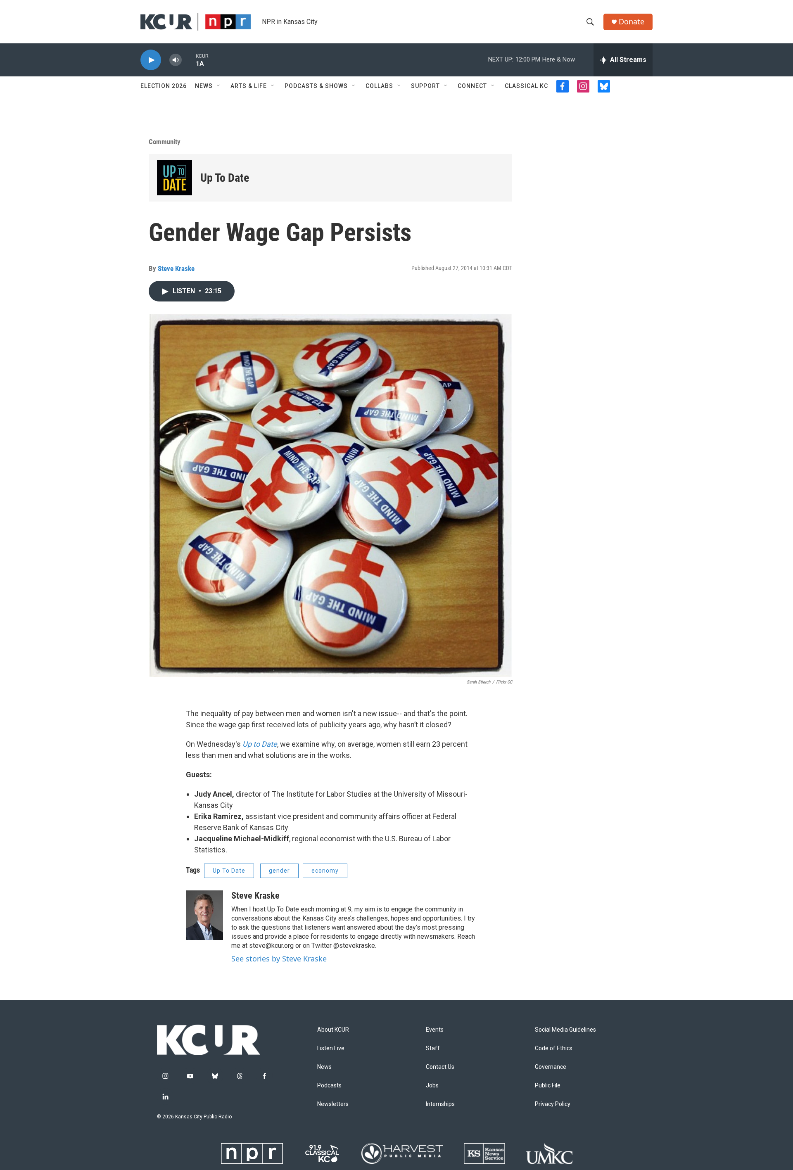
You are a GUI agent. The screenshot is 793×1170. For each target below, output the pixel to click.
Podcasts (329, 1085)
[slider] (189, 59)
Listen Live (330, 1048)
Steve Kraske (176, 268)
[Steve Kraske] (204, 915)
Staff (433, 1048)
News (204, 86)
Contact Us (440, 1067)
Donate (631, 21)
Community (164, 142)
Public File (547, 1085)
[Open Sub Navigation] (219, 86)
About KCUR (333, 1030)
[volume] (176, 60)
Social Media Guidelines (565, 1030)
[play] (150, 60)
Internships (440, 1104)
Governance (550, 1067)
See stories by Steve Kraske (279, 959)
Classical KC (526, 86)
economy (325, 870)
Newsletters (333, 1104)
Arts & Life (248, 86)
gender (279, 870)
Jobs (432, 1085)
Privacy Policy (552, 1104)
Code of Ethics (553, 1048)
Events (435, 1030)
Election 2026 (163, 86)
